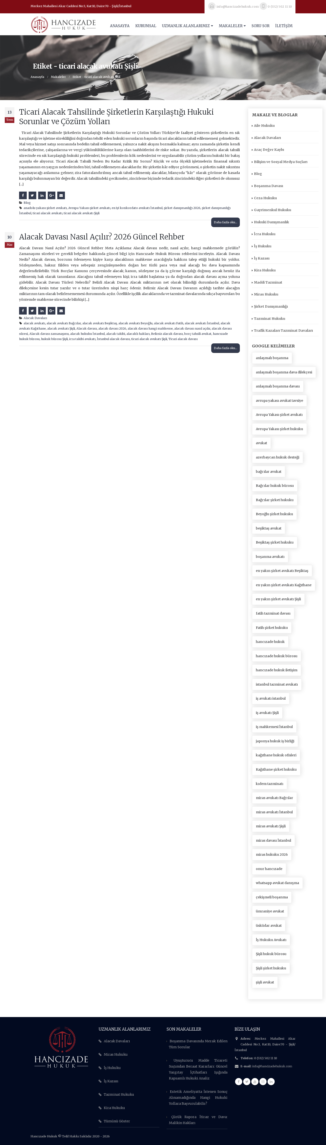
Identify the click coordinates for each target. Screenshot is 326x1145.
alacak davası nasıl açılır (192, 328)
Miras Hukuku (266, 294)
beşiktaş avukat (268, 528)
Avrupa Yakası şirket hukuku (279, 429)
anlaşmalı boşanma (272, 358)
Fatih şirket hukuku (272, 628)
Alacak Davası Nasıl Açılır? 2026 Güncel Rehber (101, 236)
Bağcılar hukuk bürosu (275, 485)
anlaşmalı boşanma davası (278, 386)
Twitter (32, 195)
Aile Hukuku (264, 125)
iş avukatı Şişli (267, 713)
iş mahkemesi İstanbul (274, 727)
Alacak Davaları (35, 318)
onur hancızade (269, 869)
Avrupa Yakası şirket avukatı (89, 208)
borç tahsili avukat (197, 334)
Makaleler (230, 26)
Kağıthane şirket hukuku (276, 769)
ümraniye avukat (270, 911)
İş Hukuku (262, 246)
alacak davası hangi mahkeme (150, 328)
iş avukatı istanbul (271, 698)
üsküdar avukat (269, 925)
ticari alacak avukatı (47, 213)
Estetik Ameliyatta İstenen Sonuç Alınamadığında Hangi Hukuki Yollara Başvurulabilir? (198, 1097)
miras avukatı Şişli (271, 826)
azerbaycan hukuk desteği (277, 457)
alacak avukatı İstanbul (202, 323)
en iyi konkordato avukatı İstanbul (137, 208)
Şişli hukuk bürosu (271, 954)
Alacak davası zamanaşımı (49, 334)
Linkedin (271, 1081)
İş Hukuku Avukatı (271, 940)
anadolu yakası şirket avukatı (45, 208)
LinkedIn (42, 195)
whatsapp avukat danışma (277, 883)
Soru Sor (260, 26)
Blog (27, 202)
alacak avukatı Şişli (61, 328)
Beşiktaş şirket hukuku (275, 542)
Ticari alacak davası (183, 339)
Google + (51, 195)
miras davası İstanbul (273, 840)
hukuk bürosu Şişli (54, 339)
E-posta (61, 195)
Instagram (263, 1081)
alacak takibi (115, 334)
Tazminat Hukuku (269, 318)
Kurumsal (145, 26)
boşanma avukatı (270, 557)
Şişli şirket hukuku (271, 968)
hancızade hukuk (270, 642)
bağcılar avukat (268, 471)
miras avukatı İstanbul (274, 812)
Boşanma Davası (268, 186)
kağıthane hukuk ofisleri (276, 755)
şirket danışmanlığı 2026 (182, 208)
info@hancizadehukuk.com (272, 1066)
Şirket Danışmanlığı (271, 306)
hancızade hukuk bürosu (276, 656)
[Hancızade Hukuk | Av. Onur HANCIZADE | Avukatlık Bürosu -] (63, 24)
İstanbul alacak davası (113, 339)
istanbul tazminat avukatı (277, 684)
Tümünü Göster (117, 1121)
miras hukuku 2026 (272, 854)
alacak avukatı (34, 323)
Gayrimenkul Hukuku (272, 210)
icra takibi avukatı (82, 339)
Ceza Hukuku (265, 198)
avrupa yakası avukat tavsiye (279, 400)
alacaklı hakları (138, 334)
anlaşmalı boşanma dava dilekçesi (284, 372)
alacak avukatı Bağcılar (64, 323)
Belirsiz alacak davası (167, 334)
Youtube (254, 1081)
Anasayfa (120, 26)
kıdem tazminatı (269, 784)
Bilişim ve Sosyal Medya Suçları (280, 162)
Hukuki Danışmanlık (271, 222)
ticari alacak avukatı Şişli (82, 213)
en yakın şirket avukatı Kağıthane (283, 585)
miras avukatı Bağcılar (274, 798)
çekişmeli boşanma (272, 897)
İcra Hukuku (264, 234)
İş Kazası (261, 258)
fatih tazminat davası (273, 613)
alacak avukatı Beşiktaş (99, 323)
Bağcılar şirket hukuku (275, 500)
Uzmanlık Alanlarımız (186, 26)
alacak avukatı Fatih (168, 323)
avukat (261, 443)
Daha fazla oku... (225, 222)
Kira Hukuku (265, 270)
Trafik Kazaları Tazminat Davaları (283, 330)
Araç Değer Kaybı (269, 150)
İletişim (284, 26)
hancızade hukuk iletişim (276, 670)
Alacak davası (86, 328)
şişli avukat (265, 982)
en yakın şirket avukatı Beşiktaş (282, 571)
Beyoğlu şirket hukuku (274, 514)
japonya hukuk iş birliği (275, 741)
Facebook (23, 195)
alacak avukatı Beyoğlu (135, 323)
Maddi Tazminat (268, 282)
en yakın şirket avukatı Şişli (278, 599)
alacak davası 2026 (112, 328)
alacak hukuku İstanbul (87, 334)
